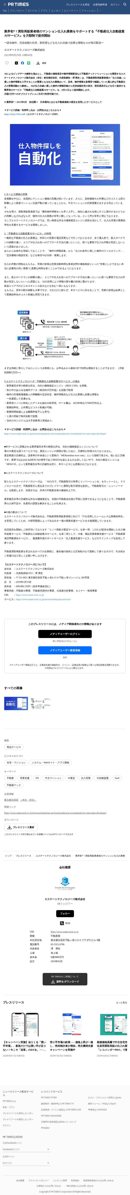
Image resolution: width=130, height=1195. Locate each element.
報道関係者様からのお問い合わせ (98, 1180)
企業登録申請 (100, 4)
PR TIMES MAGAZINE (51, 1115)
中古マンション (53, 778)
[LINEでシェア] (28, 63)
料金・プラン (9, 1107)
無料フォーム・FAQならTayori (102, 1103)
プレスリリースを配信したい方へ (18, 1119)
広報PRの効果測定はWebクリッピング (58, 1121)
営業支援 (24, 778)
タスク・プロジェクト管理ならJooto (104, 1097)
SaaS (117, 778)
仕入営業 (86, 778)
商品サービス (14, 747)
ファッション (89, 10)
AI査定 (71, 778)
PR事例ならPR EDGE (97, 1109)
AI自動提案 (103, 778)
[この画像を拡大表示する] (16, 703)
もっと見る (121, 1002)
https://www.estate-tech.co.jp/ (30, 595)
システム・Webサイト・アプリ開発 (50, 762)
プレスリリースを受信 (78, 4)
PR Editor (45, 1127)
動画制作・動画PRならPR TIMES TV (57, 1103)
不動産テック (14, 785)
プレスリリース (23, 856)
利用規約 (75, 1180)
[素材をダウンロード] (38, 63)
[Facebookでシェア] (22, 63)
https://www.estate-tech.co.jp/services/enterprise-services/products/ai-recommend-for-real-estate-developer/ (55, 433)
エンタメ (56, 10)
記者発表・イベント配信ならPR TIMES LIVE (61, 1109)
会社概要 (20, 1180)
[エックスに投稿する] (16, 63)
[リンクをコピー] (44, 63)
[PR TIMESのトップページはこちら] (18, 4)
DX (37, 778)
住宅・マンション (16, 762)
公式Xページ (8, 1156)
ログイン (115, 4)
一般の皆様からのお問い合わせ (79, 1185)
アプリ (44, 10)
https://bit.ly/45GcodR (14, 114)
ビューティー (71, 10)
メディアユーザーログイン (65, 634)
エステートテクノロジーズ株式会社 (53, 856)
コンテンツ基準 (60, 1180)
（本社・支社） (28, 800)
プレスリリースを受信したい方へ (18, 1113)
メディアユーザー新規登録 (65, 650)
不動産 (10, 778)
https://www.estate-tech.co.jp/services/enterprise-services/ (43, 599)
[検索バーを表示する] (125, 4)
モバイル (32, 10)
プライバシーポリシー (38, 1180)
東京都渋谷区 (11, 800)
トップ (8, 856)
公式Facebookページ (12, 1142)
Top (5, 10)
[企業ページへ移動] (65, 884)
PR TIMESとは (9, 1101)
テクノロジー (17, 10)
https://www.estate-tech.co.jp (64, 931)
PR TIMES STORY (49, 1097)
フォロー (65, 913)
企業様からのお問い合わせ (49, 1185)
